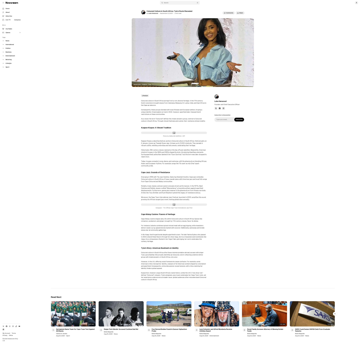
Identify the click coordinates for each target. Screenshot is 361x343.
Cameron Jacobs (61, 333)
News (116, 334)
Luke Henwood (153, 13)
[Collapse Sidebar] (3, 2)
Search (166, 2)
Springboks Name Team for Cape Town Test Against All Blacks (75, 330)
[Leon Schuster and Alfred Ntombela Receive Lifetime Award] (216, 313)
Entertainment (214, 336)
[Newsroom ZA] (12, 3)
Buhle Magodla (108, 332)
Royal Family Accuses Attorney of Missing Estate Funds (265, 330)
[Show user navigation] (356, 2)
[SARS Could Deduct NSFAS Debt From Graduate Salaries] (312, 313)
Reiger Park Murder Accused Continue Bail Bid (121, 329)
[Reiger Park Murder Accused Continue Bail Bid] (121, 313)
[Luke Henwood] (143, 12)
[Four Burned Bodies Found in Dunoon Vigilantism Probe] (168, 313)
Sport (68, 336)
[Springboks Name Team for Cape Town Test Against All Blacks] (73, 313)
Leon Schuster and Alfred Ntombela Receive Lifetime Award (215, 330)
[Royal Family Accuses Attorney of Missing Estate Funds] (264, 313)
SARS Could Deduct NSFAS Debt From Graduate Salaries (312, 330)
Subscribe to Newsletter (222, 115)
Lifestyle (145, 95)
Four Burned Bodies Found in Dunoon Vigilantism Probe (169, 330)
